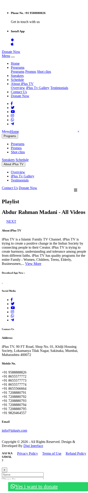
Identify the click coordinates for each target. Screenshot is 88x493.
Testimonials (59, 88)
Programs (17, 71)
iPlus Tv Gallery (37, 88)
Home (15, 63)
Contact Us (19, 92)
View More (33, 264)
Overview (18, 88)
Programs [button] (17, 67)
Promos (30, 71)
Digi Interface (33, 446)
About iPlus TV (13, 164)
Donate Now (11, 52)
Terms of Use (51, 453)
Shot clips (44, 71)
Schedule (17, 80)
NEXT (11, 221)
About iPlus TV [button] (22, 84)
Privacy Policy (27, 453)
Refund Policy (76, 453)
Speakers (17, 76)
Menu (6, 56)
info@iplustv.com (14, 430)
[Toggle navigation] (13, 57)
